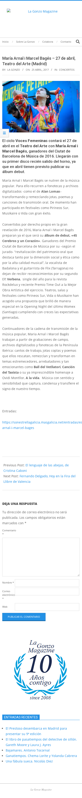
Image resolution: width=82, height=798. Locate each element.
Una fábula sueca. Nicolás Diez (29, 761)
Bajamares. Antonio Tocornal (28, 750)
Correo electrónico (8, 594)
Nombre (8, 582)
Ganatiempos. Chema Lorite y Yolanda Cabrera (41, 756)
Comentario (8, 532)
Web (5, 606)
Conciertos (66, 69)
